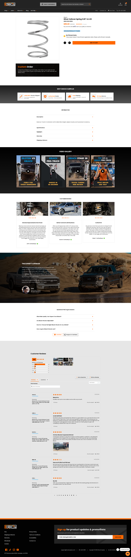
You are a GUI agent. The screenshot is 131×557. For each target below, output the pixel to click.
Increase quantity (69, 43)
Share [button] (56, 402)
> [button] (76, 495)
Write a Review (95, 377)
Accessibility (32, 538)
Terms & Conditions (34, 535)
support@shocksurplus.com (68, 550)
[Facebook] (6, 550)
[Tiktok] (10, 550)
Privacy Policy (33, 532)
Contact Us (32, 541)
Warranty (7, 538)
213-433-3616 (82, 550)
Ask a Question (82, 377)
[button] (96, 402)
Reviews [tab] (33, 379)
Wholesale (7, 541)
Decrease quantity (65, 43)
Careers (6, 544)
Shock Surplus (101, 550)
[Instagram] (14, 550)
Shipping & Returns (9, 535)
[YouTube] (18, 550)
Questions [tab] (43, 379)
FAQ (5, 532)
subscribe (118, 537)
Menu (8, 4)
